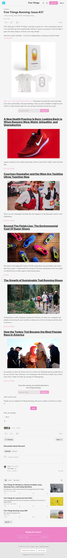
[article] (33, 489)
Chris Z (9, 466)
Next (58, 439)
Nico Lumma (13, 491)
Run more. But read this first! (12, 513)
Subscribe (53, 3)
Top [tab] (6, 480)
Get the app (41, 550)
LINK (6, 275)
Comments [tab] (8, 451)
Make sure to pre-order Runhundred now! (18, 101)
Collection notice (44, 546)
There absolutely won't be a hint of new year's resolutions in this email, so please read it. (24, 501)
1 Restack (18, 428)
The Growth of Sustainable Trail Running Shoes (33, 280)
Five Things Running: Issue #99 (15, 511)
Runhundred (8, 38)
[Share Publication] (47, 3)
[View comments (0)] (20, 493)
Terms (37, 546)
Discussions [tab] (16, 480)
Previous (10, 439)
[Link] (1, 122)
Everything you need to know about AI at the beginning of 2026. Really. (24, 489)
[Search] (43, 3)
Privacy (32, 546)
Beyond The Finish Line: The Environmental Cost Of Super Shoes (31, 227)
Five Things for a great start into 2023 (18, 498)
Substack (25, 554)
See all (7, 522)
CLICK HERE (9, 169)
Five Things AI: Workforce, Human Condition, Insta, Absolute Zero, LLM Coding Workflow (23, 486)
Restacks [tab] (14, 451)
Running (6, 9)
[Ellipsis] (62, 466)
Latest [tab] (10, 480)
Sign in (62, 3)
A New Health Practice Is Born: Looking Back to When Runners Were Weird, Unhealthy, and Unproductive (33, 121)
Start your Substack (29, 550)
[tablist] (11, 451)
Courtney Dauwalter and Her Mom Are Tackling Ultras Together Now (33, 175)
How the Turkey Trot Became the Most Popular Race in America (33, 333)
